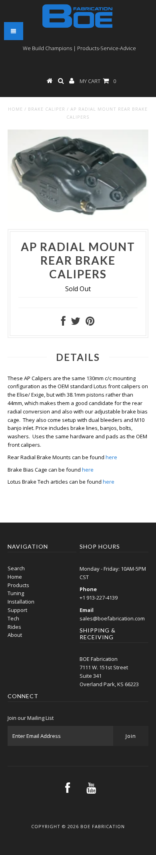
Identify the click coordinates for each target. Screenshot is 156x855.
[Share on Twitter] (75, 322)
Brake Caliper (46, 109)
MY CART (98, 81)
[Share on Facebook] (63, 322)
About (15, 634)
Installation (21, 601)
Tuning (16, 593)
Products (18, 585)
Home (15, 109)
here (111, 457)
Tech (13, 618)
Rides (14, 626)
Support (17, 610)
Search (16, 568)
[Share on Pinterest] (90, 322)
